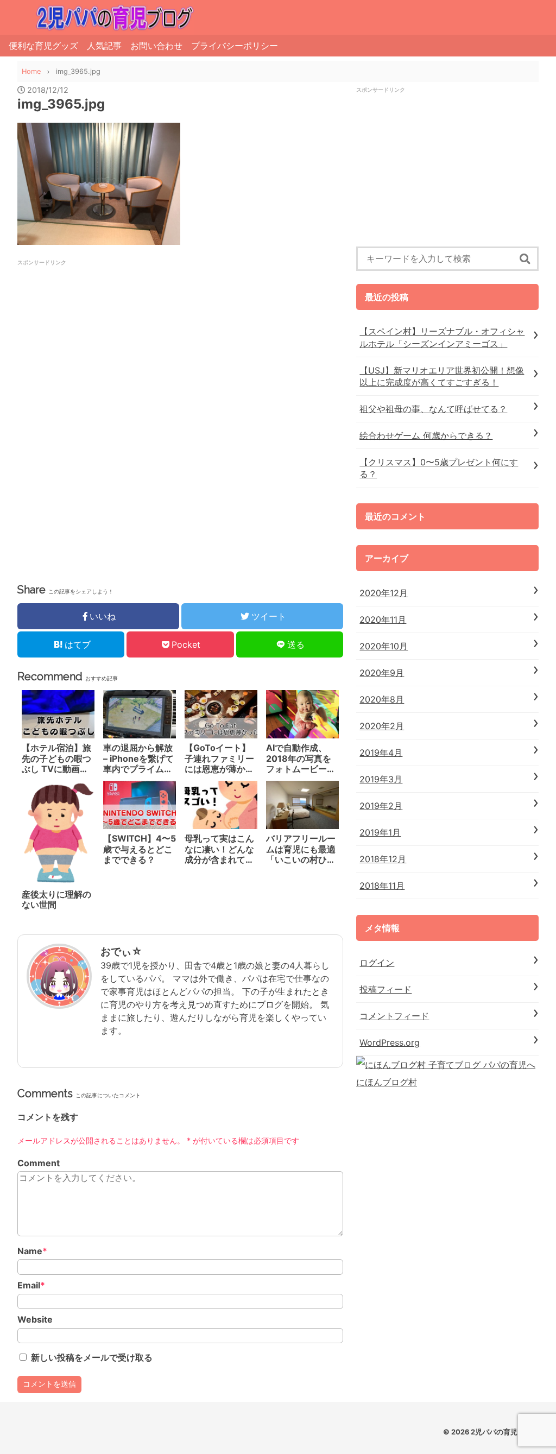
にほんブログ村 (386, 1082)
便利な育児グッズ (43, 45)
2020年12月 (383, 592)
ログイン (376, 962)
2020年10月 (383, 646)
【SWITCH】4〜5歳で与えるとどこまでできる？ (139, 848)
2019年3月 (380, 779)
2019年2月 (380, 805)
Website (35, 1319)
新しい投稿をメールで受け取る (92, 1357)
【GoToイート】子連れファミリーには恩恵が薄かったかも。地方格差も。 (219, 758)
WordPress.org (389, 1042)
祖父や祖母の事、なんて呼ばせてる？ (433, 408)
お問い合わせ (156, 45)
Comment (38, 1163)
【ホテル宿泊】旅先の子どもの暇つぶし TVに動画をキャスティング (56, 758)
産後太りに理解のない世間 (56, 899)
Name (32, 1251)
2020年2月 (381, 725)
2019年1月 (380, 832)
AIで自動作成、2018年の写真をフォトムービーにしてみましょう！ (301, 758)
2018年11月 (382, 885)
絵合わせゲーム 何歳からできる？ (425, 435)
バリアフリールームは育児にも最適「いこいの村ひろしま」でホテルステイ (301, 849)
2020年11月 (382, 619)
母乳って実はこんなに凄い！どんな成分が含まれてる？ (219, 849)
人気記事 (104, 45)
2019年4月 (380, 752)
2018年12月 (382, 859)
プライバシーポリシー (234, 45)
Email (31, 1285)
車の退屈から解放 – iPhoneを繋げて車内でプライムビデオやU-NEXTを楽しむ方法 (138, 758)
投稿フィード (385, 989)
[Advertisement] (180, 343)
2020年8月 (381, 699)
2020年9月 (381, 672)
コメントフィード (394, 1015)
